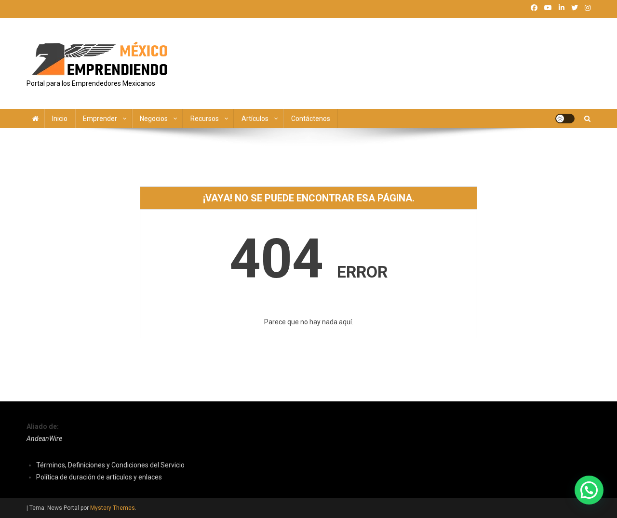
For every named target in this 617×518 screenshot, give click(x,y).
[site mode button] (565, 118)
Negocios (154, 118)
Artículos (254, 118)
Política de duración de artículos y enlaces (99, 477)
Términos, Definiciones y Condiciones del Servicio (110, 465)
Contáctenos (310, 118)
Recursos (204, 118)
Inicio (59, 118)
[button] (589, 490)
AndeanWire (44, 438)
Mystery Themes (112, 508)
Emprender (100, 118)
